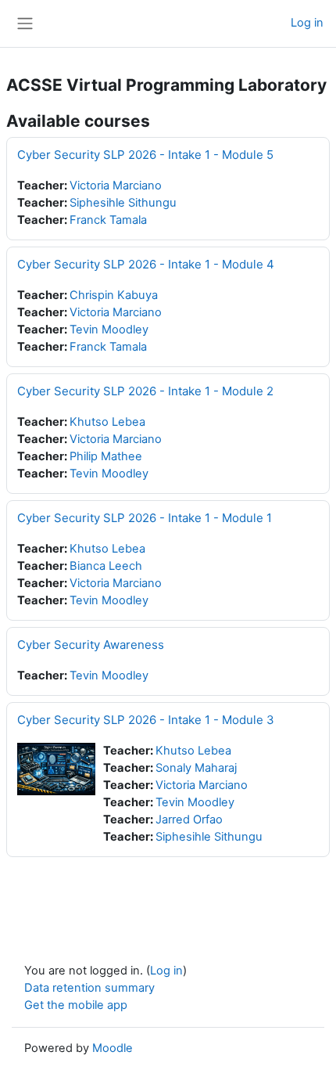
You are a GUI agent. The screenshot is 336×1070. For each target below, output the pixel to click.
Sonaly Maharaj (196, 768)
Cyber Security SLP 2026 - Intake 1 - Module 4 (145, 264)
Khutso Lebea (107, 422)
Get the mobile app (75, 1005)
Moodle (112, 1048)
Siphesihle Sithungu (123, 203)
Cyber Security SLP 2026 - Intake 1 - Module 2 (145, 391)
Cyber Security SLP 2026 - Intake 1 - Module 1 (144, 517)
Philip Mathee (106, 456)
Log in (307, 23)
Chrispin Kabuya (114, 295)
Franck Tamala (108, 220)
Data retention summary (89, 988)
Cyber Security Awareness (90, 644)
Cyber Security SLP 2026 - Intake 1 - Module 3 (145, 719)
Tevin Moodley (109, 329)
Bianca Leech (106, 566)
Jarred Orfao (189, 819)
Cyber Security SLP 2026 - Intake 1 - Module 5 (145, 154)
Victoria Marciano (116, 185)
